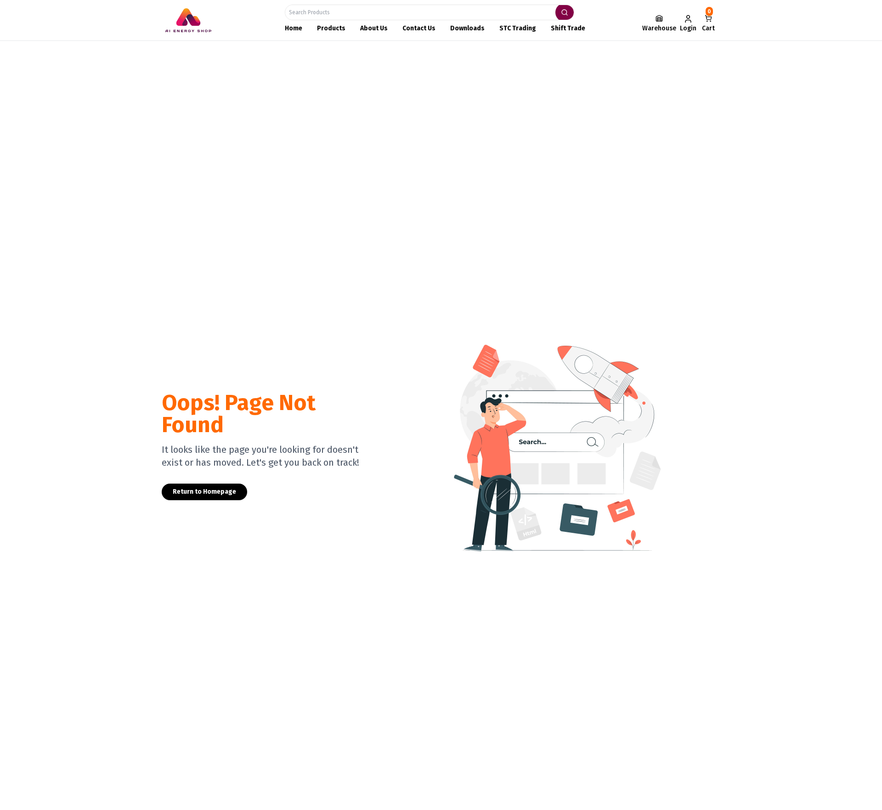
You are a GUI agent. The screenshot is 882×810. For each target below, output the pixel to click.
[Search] (564, 12)
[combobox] (429, 12)
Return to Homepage (204, 492)
